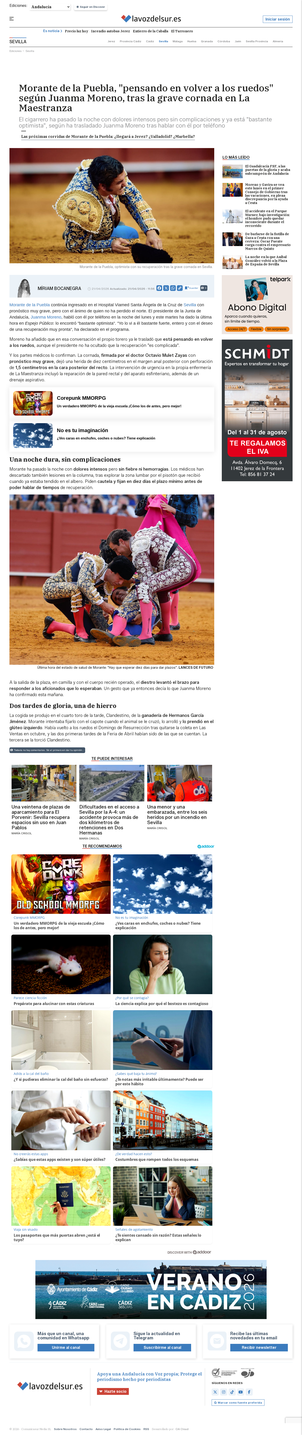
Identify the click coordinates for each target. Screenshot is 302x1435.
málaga (178, 41)
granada (207, 41)
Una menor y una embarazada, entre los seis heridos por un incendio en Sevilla (177, 814)
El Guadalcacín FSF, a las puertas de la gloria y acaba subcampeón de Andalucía (267, 170)
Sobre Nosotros (65, 1429)
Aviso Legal (103, 1429)
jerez (111, 41)
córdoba (224, 41)
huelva (191, 41)
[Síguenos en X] (215, 1392)
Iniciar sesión (277, 19)
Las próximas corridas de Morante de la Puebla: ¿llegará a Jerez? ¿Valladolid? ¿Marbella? (108, 136)
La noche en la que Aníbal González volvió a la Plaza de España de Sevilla (266, 260)
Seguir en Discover (92, 7)
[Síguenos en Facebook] (249, 1392)
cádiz (150, 41)
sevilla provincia (257, 41)
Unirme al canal (66, 1347)
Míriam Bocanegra (59, 288)
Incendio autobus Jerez (110, 31)
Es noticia (51, 31)
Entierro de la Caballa (150, 31)
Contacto (86, 1429)
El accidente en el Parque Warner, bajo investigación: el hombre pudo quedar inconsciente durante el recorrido (267, 218)
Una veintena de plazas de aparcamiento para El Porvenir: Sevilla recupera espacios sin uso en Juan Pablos (41, 817)
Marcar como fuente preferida (240, 1402)
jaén (238, 41)
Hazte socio (115, 1391)
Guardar (193, 288)
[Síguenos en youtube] (240, 1392)
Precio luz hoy (76, 31)
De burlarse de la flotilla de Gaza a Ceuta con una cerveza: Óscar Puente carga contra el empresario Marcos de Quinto (268, 241)
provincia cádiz (130, 41)
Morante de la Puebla (29, 304)
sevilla (163, 41)
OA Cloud (182, 1429)
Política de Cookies (127, 1429)
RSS (146, 1429)
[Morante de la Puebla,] (151, 19)
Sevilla (190, 304)
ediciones (15, 51)
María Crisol (22, 833)
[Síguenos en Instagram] (223, 1392)
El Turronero (182, 31)
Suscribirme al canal (162, 1347)
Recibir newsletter (259, 1347)
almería (278, 41)
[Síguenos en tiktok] (232, 1392)
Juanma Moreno (46, 317)
